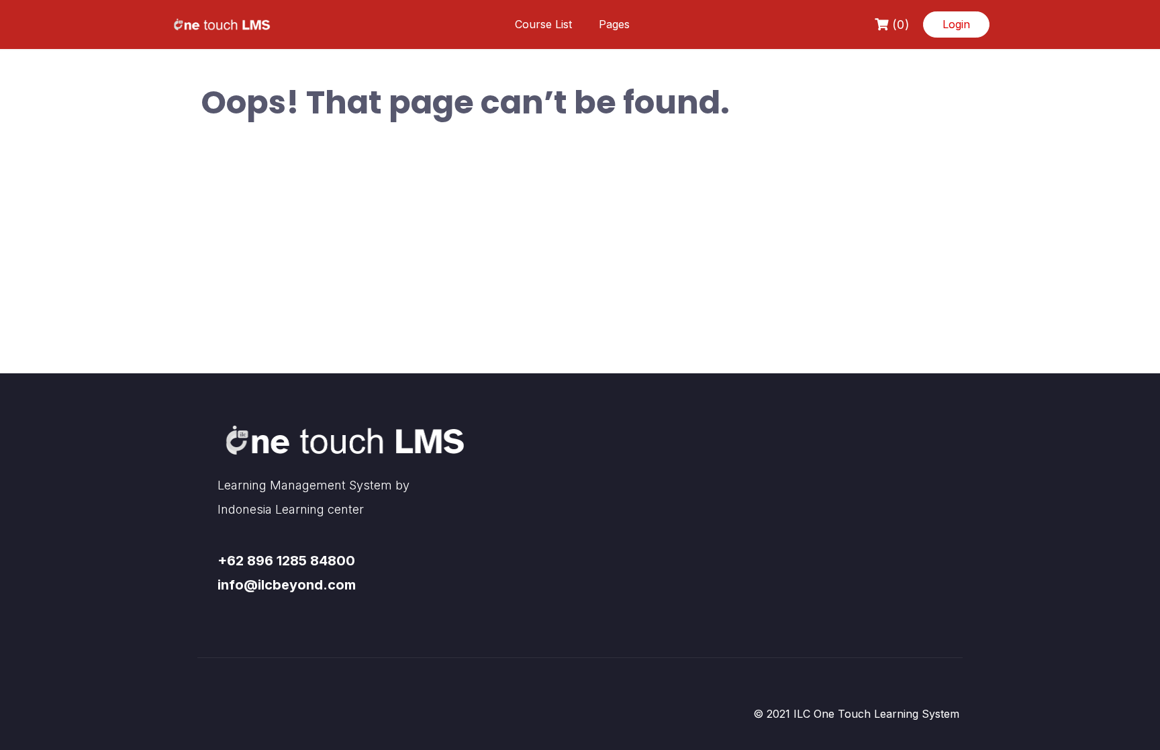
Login (956, 24)
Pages (614, 24)
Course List (543, 24)
